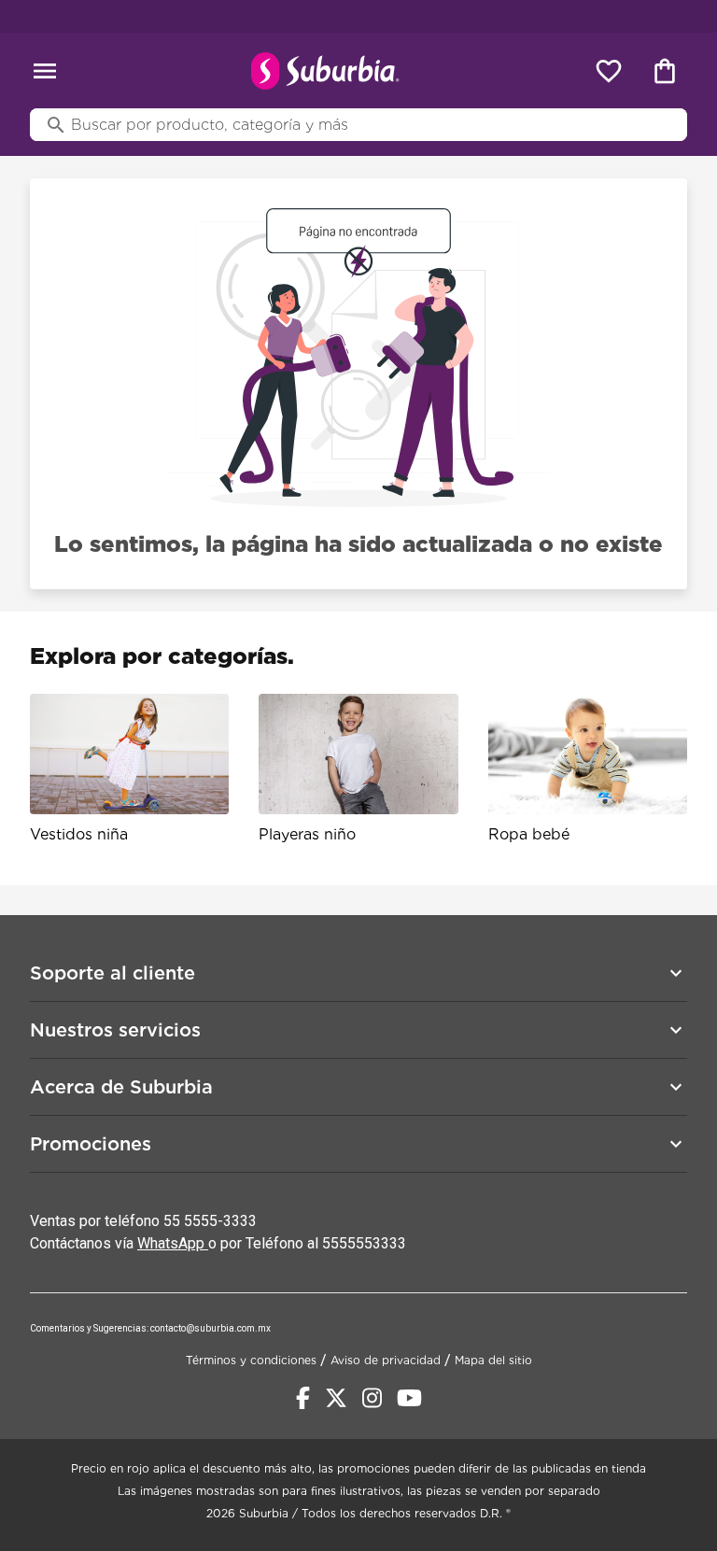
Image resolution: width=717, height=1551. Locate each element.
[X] (336, 1398)
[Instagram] (372, 1398)
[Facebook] (303, 1398)
